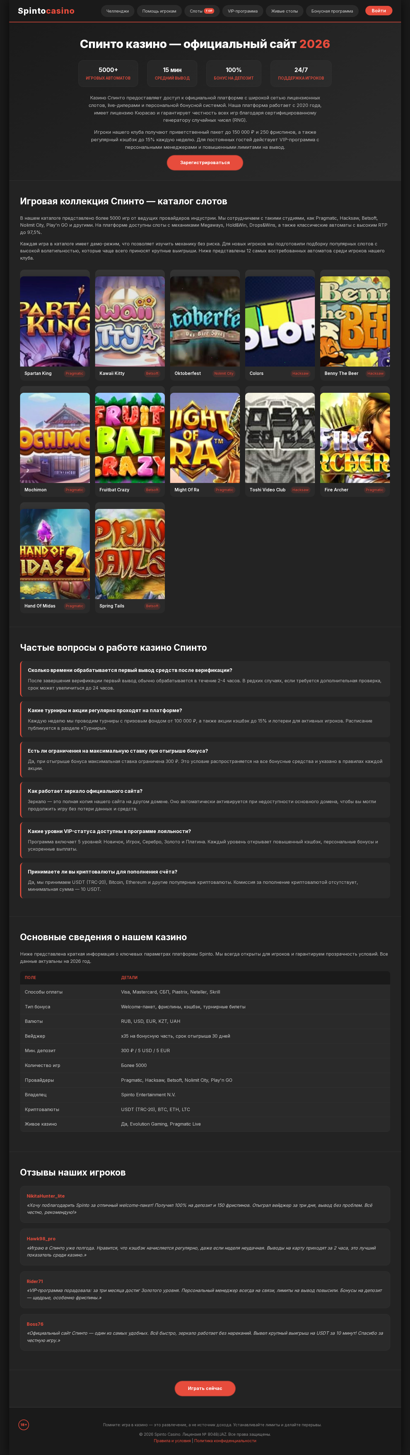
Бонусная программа (332, 11)
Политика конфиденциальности (225, 1440)
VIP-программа (243, 11)
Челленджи (118, 11)
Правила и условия (172, 1440)
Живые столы (284, 11)
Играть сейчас (204, 1388)
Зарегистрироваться (205, 162)
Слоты (201, 11)
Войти (379, 10)
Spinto (46, 11)
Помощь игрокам (159, 11)
